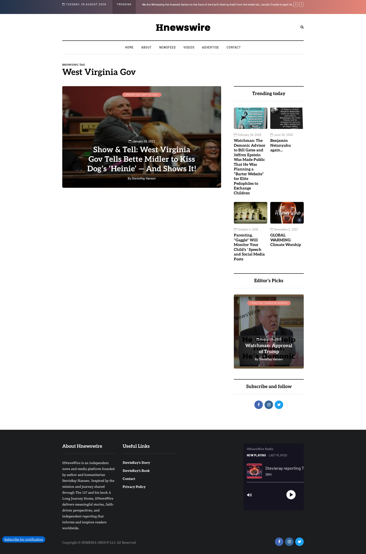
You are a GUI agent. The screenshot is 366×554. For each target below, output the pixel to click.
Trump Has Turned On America (268, 303)
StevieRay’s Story (136, 463)
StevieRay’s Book (136, 471)
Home (129, 47)
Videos (188, 47)
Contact (234, 47)
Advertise (210, 47)
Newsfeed (167, 47)
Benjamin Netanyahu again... (280, 145)
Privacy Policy (134, 487)
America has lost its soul (141, 94)
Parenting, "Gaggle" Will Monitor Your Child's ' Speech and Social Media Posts (249, 247)
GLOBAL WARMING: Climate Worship (285, 240)
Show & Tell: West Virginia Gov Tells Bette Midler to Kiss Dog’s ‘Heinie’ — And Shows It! (141, 159)
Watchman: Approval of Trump (268, 348)
